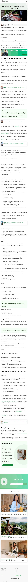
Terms (15, 569)
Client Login (16, 572)
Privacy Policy (16, 568)
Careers (16, 570)
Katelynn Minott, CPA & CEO (8, 24)
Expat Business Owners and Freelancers (7, 536)
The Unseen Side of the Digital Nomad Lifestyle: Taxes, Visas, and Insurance (13, 537)
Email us (2, 575)
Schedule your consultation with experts (8, 465)
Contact (16, 571)
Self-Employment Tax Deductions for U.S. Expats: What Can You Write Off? (13, 514)
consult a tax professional (22, 433)
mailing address (19, 411)
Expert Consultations (3, 570)
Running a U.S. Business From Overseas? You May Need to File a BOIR (12, 560)
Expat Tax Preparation (3, 568)
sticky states (17, 126)
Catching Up (2, 569)
